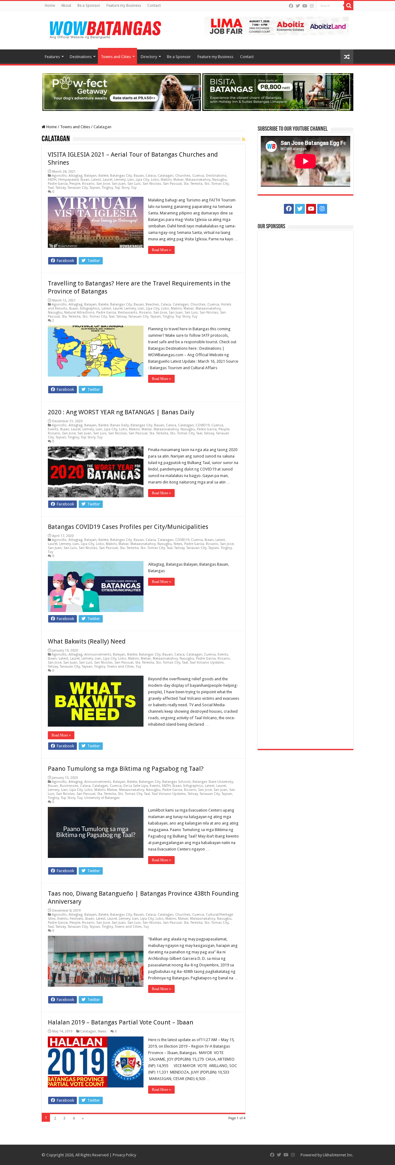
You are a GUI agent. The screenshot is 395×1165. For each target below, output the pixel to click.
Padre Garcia (58, 184)
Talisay (61, 188)
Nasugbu (219, 180)
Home (50, 5)
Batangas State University (213, 782)
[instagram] (311, 6)
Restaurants (127, 312)
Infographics (90, 308)
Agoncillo (59, 176)
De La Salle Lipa (135, 786)
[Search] (348, 5)
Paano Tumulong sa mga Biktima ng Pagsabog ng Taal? (126, 768)
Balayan (90, 176)
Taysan (94, 188)
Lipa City (142, 180)
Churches (182, 176)
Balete (103, 176)
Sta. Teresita (193, 184)
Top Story (122, 188)
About (66, 5)
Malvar (178, 180)
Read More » (161, 250)
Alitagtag (75, 176)
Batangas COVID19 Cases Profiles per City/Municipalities (128, 526)
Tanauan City (78, 188)
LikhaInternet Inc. (338, 1155)
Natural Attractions (79, 312)
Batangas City (121, 176)
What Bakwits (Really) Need (87, 641)
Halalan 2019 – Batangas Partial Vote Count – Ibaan (120, 1022)
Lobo (155, 180)
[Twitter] (298, 6)
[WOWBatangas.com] (105, 28)
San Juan (119, 184)
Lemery (120, 180)
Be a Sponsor (88, 5)
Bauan (139, 176)
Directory (149, 56)
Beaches (152, 304)
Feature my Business (123, 5)
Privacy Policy (124, 1155)
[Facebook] (291, 6)
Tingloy (107, 188)
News (178, 544)
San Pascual (172, 184)
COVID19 (203, 425)
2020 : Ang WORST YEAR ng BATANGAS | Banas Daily (121, 412)
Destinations (81, 56)
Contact (154, 5)
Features (52, 56)
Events (53, 429)
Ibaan (85, 180)
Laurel (107, 180)
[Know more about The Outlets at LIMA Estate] (276, 25)
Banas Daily (119, 425)
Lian (130, 180)
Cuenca (198, 176)
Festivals (76, 919)
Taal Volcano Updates (207, 663)
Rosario (88, 184)
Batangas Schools (176, 782)
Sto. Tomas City (216, 184)
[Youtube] (305, 6)
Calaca (151, 176)
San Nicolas (152, 184)
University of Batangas (102, 798)
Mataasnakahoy (197, 180)
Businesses (69, 786)
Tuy (133, 188)
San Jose (103, 184)
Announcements (97, 654)
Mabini (166, 180)
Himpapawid (68, 180)
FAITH (52, 180)
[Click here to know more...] (197, 91)
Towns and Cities (116, 56)
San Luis (134, 184)
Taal (51, 188)
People (74, 184)
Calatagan (165, 176)
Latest (96, 180)
